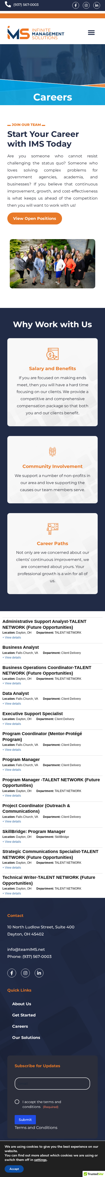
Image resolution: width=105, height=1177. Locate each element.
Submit (25, 1119)
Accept (14, 1169)
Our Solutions (26, 1037)
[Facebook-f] (75, 5)
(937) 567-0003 (26, 4)
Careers (20, 1026)
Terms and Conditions (36, 1127)
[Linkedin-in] (96, 5)
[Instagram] (86, 5)
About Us (21, 1004)
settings (40, 1160)
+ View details (11, 637)
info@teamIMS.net (26, 949)
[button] (91, 32)
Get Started (24, 1015)
